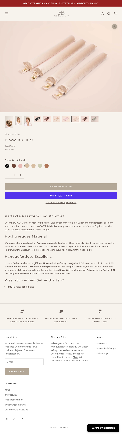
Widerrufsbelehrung (15, 404)
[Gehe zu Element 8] (75, 119)
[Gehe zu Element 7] (66, 119)
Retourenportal (104, 353)
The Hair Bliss (13, 134)
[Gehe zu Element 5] (47, 119)
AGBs (7, 389)
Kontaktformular (66, 353)
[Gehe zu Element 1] (9, 122)
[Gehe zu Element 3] (28, 121)
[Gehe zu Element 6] (56, 119)
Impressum (11, 394)
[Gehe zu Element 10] (94, 119)
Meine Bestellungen (107, 348)
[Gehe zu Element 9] (85, 119)
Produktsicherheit (14, 399)
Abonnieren (16, 371)
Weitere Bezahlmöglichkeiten (61, 202)
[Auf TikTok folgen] (21, 418)
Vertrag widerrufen (103, 427)
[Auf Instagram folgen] (6, 418)
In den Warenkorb (61, 186)
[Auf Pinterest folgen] (13, 418)
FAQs (75, 357)
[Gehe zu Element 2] (18, 120)
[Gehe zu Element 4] (37, 119)
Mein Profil (102, 343)
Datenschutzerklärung (16, 409)
